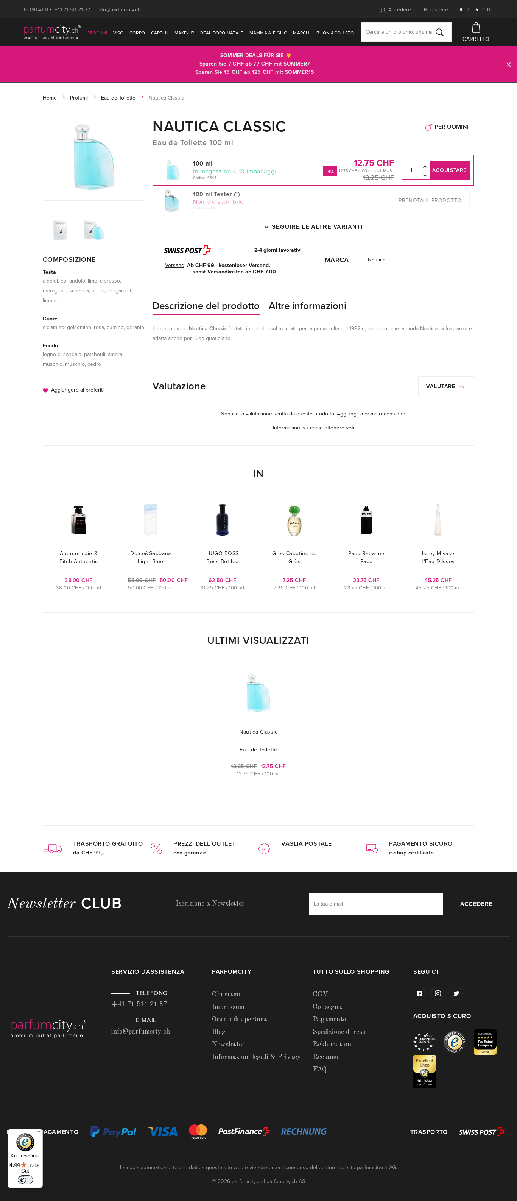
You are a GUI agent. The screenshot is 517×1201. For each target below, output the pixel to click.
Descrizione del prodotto (206, 306)
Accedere (399, 9)
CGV (320, 994)
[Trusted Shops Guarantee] (459, 1042)
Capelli (160, 33)
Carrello (475, 39)
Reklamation (332, 1044)
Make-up (184, 33)
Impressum (228, 1007)
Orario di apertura (239, 1019)
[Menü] (38, 1133)
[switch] (25, 1179)
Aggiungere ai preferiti (77, 390)
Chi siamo (227, 994)
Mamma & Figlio (268, 33)
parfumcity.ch (372, 1167)
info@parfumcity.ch (119, 9)
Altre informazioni (307, 306)
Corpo (137, 33)
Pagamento (329, 1019)
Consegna (327, 1007)
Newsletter (228, 1044)
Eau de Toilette (118, 98)
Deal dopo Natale (222, 33)
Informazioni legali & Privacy (256, 1057)
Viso (118, 33)
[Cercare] (440, 32)
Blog (219, 1032)
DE (460, 9)
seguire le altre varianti (317, 226)
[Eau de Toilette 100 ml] (94, 157)
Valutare (441, 386)
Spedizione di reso (339, 1032)
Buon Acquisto (335, 33)
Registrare (436, 9)
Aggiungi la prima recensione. (371, 414)
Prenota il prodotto (430, 200)
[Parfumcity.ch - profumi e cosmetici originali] (52, 32)
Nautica (376, 259)
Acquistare (449, 170)
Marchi (301, 33)
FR (475, 9)
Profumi (97, 33)
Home (50, 98)
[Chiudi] (508, 64)
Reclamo (325, 1057)
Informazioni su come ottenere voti (313, 428)
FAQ (320, 1069)
